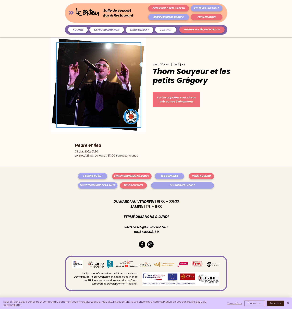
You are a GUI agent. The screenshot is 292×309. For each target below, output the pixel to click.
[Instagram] (150, 244)
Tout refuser (254, 303)
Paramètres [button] (234, 303)
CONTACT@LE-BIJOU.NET (146, 226)
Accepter (275, 303)
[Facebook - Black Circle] (142, 244)
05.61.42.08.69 (146, 231)
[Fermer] (288, 303)
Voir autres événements (176, 102)
